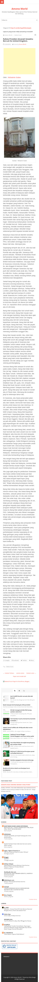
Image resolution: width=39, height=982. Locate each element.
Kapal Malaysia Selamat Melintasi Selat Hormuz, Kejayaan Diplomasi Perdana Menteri (17, 866)
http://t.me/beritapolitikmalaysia (21, 28)
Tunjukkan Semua (33, 899)
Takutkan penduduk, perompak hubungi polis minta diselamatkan (17, 836)
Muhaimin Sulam (14, 77)
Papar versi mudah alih (19, 676)
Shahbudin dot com (10, 872)
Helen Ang (7, 914)
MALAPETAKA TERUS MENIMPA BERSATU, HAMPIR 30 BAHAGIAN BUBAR (18, 874)
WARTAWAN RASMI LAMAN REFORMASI (16, 826)
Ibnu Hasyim (8, 895)
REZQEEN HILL (8, 919)
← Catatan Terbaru (8, 673)
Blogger (6, 857)
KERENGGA (7, 834)
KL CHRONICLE (8, 933)
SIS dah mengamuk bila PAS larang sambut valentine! (20, 711)
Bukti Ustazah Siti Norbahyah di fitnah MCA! (16, 705)
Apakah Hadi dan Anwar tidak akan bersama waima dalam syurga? (17, 844)
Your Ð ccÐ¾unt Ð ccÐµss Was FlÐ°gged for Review (17, 921)
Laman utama (20, 673)
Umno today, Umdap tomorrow (12, 915)
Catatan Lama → (31, 673)
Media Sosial (9, 666)
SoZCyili (6, 887)
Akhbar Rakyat (8, 864)
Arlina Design (32, 977)
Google (7, 660)
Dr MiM (6, 907)
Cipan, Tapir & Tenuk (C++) (12, 850)
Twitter (24, 660)
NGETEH (6, 858)
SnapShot (7, 924)
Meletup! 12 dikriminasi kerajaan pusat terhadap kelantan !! (22, 752)
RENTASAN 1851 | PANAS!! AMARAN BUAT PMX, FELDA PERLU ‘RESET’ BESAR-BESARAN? (18, 828)
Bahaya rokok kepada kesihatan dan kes (14, 881)
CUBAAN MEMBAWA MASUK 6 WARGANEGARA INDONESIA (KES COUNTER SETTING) (16, 889)
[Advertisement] (19, 61)
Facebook (15, 660)
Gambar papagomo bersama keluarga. (22, 760)
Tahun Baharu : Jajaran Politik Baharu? (14, 934)
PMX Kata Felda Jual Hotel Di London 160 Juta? (16, 852)
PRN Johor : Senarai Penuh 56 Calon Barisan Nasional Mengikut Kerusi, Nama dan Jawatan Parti (18, 909)
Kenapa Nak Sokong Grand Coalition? (15, 785)
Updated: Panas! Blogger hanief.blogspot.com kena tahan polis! (22, 735)
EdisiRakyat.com (9, 880)
